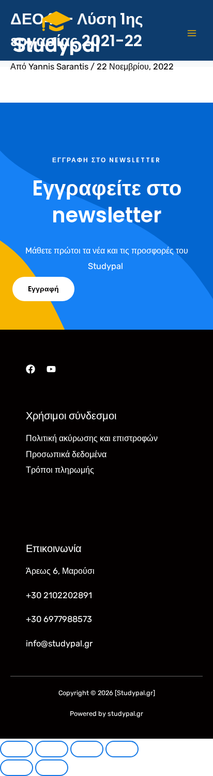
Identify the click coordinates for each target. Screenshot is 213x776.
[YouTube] (51, 369)
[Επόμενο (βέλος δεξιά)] (51, 767)
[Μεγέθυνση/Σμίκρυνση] (16, 749)
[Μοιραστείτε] (86, 749)
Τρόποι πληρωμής (60, 470)
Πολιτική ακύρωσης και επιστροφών (92, 438)
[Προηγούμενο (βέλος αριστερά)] (16, 767)
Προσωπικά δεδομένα (66, 454)
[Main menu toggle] (191, 33)
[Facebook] (30, 369)
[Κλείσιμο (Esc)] (122, 749)
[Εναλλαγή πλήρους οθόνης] (51, 749)
